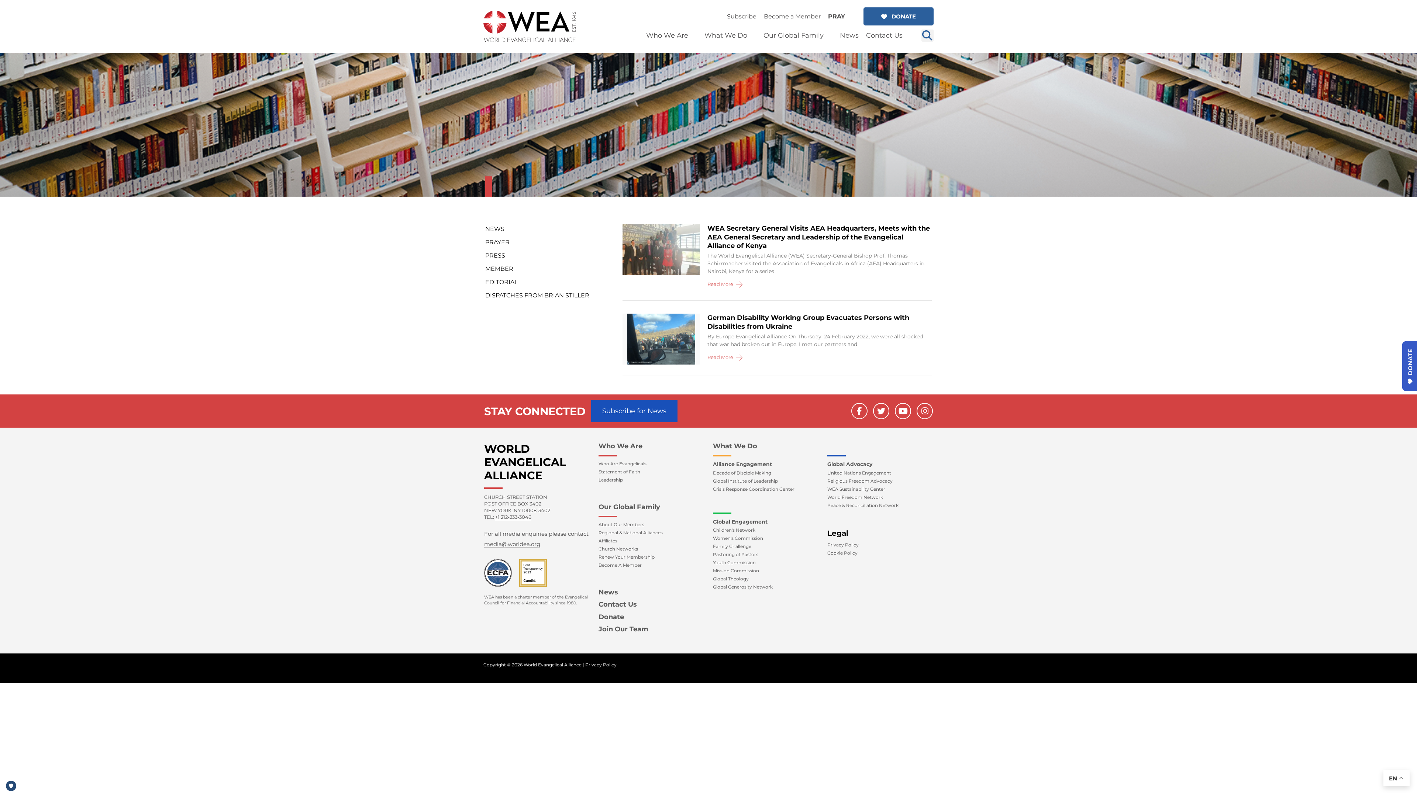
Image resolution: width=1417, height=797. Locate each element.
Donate (611, 617)
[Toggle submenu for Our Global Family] (828, 35)
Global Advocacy (849, 464)
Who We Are (620, 446)
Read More (720, 284)
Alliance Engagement (742, 464)
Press (495, 255)
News (494, 228)
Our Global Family (629, 507)
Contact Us (618, 604)
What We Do (735, 446)
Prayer (497, 242)
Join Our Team (623, 629)
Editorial (501, 282)
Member (499, 268)
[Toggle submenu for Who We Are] (693, 35)
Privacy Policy (601, 664)
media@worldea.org (512, 544)
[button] (898, 16)
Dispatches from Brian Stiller (537, 295)
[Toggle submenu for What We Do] (752, 35)
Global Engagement (740, 521)
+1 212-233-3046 (513, 517)
